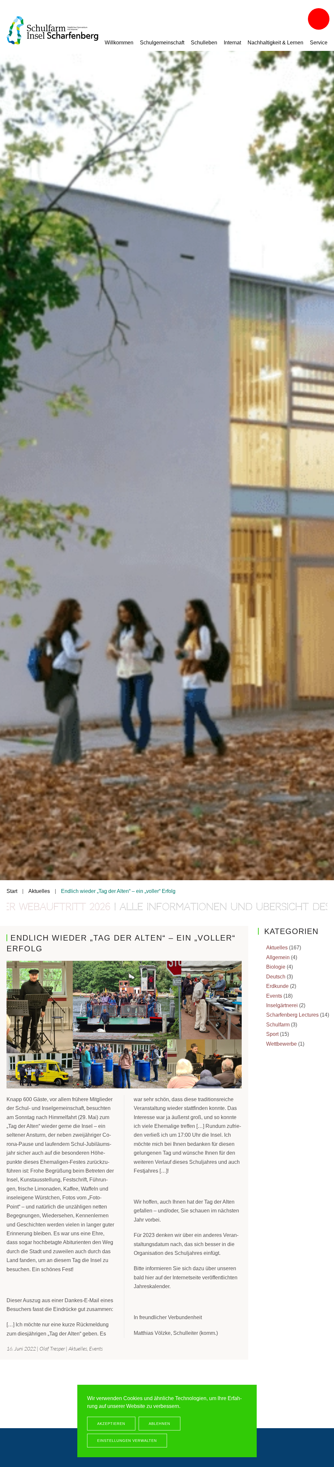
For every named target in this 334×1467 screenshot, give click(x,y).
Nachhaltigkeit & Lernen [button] (275, 42)
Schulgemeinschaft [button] (162, 42)
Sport (272, 1034)
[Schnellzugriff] (319, 19)
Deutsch (275, 976)
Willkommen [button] (119, 42)
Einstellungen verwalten (127, 1441)
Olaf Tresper (52, 1348)
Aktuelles (77, 1348)
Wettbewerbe (281, 1044)
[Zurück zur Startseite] (52, 30)
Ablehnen (159, 1424)
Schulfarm (278, 1024)
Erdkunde (277, 986)
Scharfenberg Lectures (292, 1015)
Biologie (275, 967)
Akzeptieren (111, 1424)
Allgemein (278, 957)
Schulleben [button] (204, 42)
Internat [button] (232, 42)
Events (96, 1348)
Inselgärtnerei (282, 1005)
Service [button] (318, 42)
